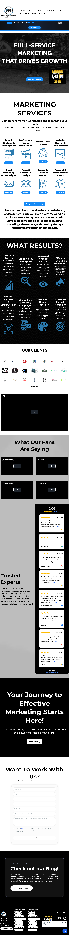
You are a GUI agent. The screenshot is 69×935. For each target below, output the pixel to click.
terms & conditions (26, 828)
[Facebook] (59, 918)
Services (39, 11)
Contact (62, 11)
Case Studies (38, 13)
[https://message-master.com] (8, 12)
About (30, 11)
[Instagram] (64, 918)
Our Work (51, 11)
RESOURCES (25, 13)
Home (22, 11)
